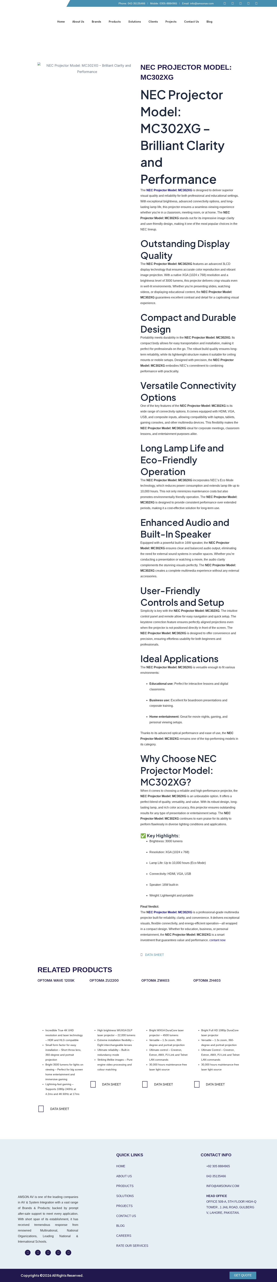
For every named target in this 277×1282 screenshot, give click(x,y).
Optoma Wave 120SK (55, 980)
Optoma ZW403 (155, 980)
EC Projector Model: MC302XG (170, 912)
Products (115, 21)
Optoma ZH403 (207, 980)
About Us (78, 21)
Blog (209, 21)
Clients (153, 21)
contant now (217, 940)
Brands (96, 21)
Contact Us (191, 21)
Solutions (134, 21)
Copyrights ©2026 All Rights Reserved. (52, 1275)
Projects (171, 21)
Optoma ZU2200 (104, 980)
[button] (256, 22)
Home (61, 21)
